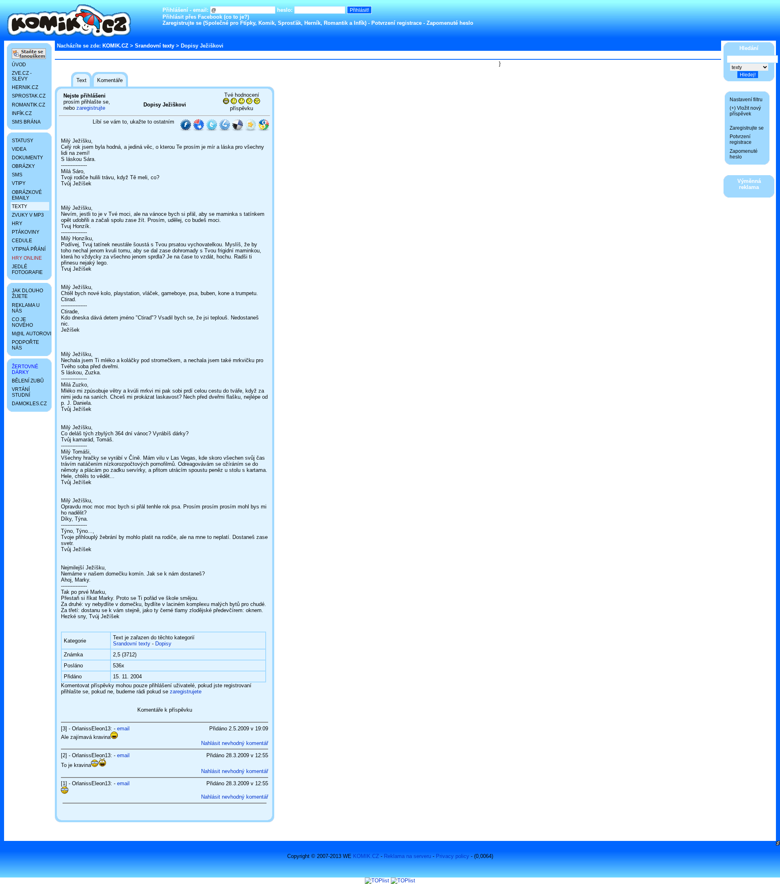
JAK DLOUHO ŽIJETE (27, 293)
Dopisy (163, 644)
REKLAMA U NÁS (26, 308)
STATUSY (22, 140)
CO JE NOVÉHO (22, 322)
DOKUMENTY (27, 158)
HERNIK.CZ (25, 87)
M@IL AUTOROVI (30, 334)
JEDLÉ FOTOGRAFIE (27, 269)
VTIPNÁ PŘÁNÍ (29, 249)
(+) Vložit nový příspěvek (745, 111)
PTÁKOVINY (25, 232)
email (123, 728)
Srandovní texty (154, 46)
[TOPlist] (377, 880)
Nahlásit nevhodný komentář (234, 743)
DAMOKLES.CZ (29, 403)
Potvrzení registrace (396, 23)
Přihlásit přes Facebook (192, 17)
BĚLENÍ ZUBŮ (28, 381)
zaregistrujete (186, 692)
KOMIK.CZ (115, 46)
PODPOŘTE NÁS (25, 345)
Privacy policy (452, 856)
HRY (17, 223)
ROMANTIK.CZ (28, 105)
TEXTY (19, 206)
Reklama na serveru (407, 856)
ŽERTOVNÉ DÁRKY (25, 369)
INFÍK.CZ (22, 113)
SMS (17, 175)
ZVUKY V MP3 (28, 215)
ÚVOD (19, 64)
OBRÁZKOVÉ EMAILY (27, 195)
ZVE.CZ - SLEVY (22, 76)
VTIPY (19, 183)
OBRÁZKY (23, 166)
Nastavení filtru (746, 99)
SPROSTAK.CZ (29, 96)
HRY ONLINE (27, 258)
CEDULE (22, 240)
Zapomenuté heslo (450, 23)
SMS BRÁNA (26, 122)
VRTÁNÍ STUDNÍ (21, 392)
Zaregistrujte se (182, 23)
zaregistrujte (90, 108)
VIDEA (19, 149)
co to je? (236, 17)
